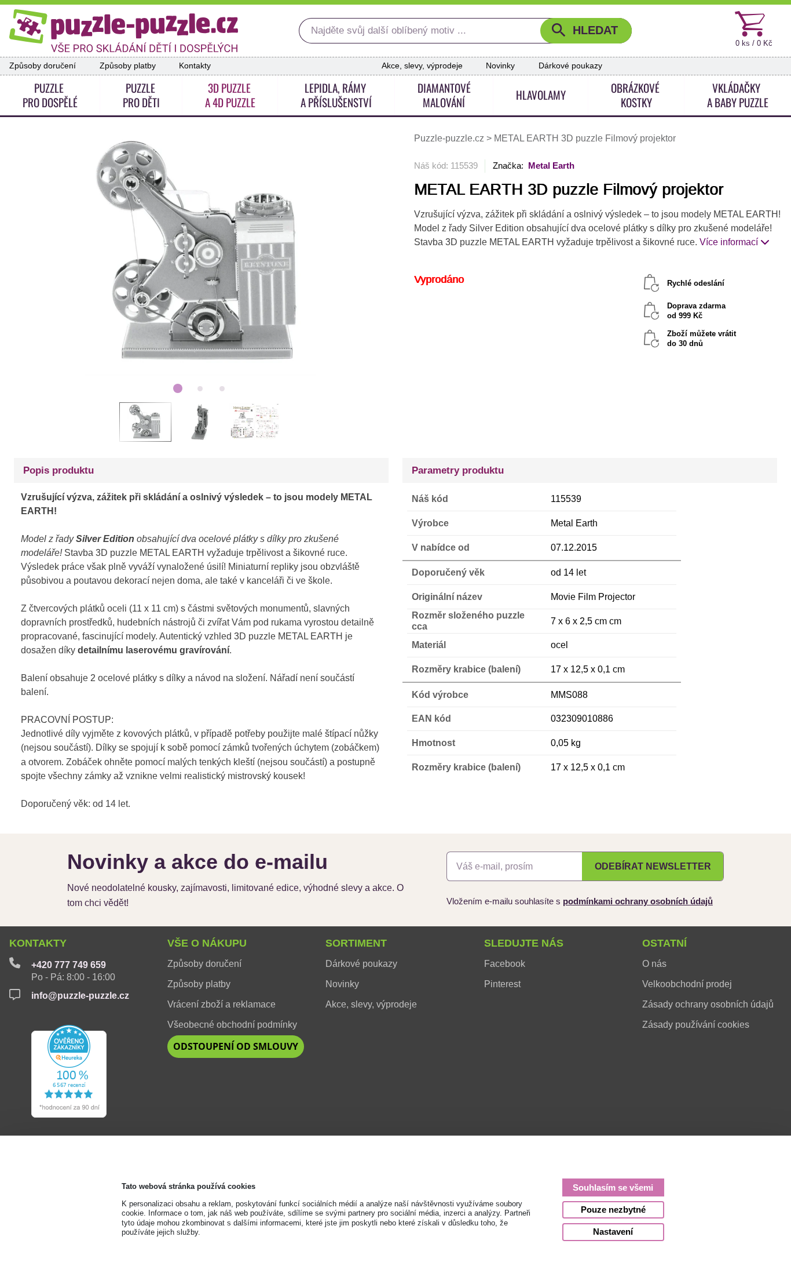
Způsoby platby (128, 65)
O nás (654, 964)
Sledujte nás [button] (523, 943)
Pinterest (502, 984)
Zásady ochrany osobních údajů (708, 1004)
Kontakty (195, 65)
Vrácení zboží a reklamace (221, 1004)
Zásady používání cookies (695, 1025)
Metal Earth (551, 165)
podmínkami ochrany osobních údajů (638, 901)
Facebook (504, 964)
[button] (586, 31)
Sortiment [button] (356, 943)
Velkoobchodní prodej (687, 984)
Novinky (500, 65)
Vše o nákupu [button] (207, 943)
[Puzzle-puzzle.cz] (123, 30)
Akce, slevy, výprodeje (422, 65)
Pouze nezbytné (613, 1209)
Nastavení (613, 1231)
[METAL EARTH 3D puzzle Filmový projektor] (200, 252)
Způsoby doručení (42, 65)
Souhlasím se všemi (613, 1187)
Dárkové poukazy (570, 65)
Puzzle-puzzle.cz (450, 138)
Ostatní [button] (664, 943)
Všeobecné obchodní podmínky (232, 1025)
